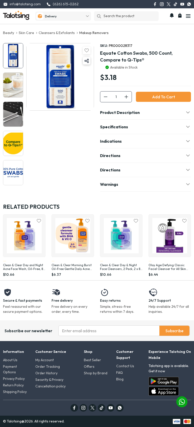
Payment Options (10, 369)
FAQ (119, 372)
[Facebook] (155, 4)
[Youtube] (182, 4)
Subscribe (174, 330)
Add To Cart (163, 96)
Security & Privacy (49, 379)
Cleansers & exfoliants (57, 32)
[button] (86, 61)
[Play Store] (164, 381)
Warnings (109, 184)
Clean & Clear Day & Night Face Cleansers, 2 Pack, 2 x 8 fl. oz (120, 267)
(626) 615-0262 (66, 4)
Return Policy (13, 385)
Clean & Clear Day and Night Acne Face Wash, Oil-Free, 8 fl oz (24, 267)
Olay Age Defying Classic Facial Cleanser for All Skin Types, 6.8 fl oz (167, 267)
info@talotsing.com (25, 4)
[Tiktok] (175, 4)
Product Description (120, 112)
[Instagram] (162, 4)
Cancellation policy (50, 386)
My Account (44, 360)
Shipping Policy (15, 391)
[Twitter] (169, 4)
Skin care (26, 32)
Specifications (114, 126)
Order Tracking (47, 366)
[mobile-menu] (188, 16)
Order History (46, 373)
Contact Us (125, 366)
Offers (89, 366)
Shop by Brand (95, 373)
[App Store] (164, 391)
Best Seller (92, 360)
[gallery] (13, 55)
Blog (120, 379)
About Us (10, 360)
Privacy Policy (14, 378)
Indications (111, 141)
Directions (110, 155)
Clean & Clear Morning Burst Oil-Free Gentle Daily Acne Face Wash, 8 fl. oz (72, 267)
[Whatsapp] (189, 4)
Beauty (8, 32)
